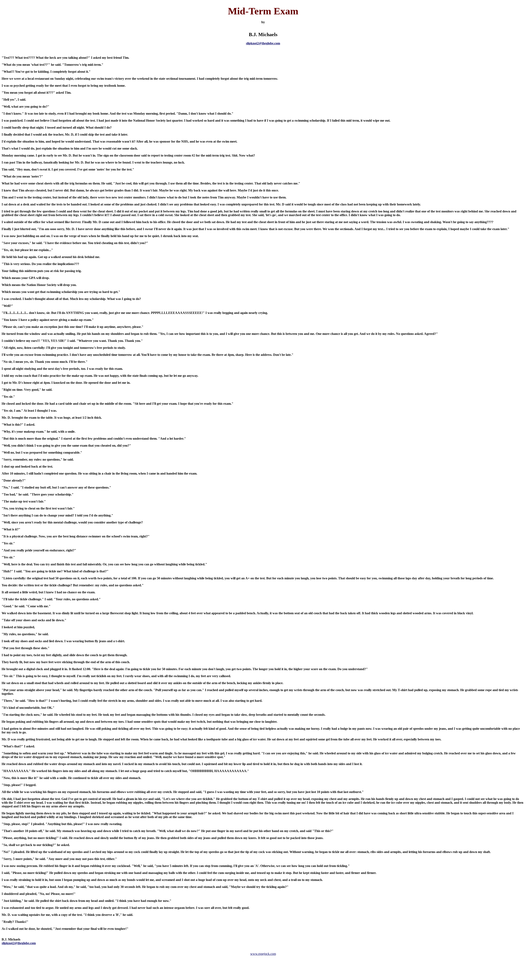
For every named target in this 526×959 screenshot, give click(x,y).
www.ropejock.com (263, 954)
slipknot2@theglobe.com (263, 43)
